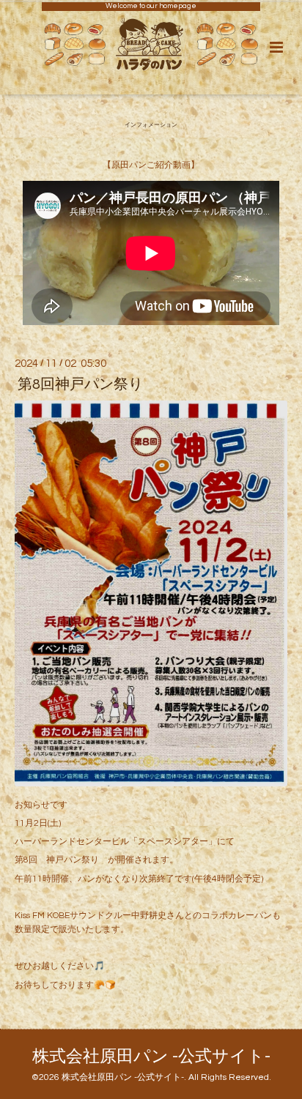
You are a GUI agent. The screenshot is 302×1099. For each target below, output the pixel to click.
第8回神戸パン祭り (80, 384)
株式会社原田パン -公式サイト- (151, 1056)
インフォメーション (151, 126)
